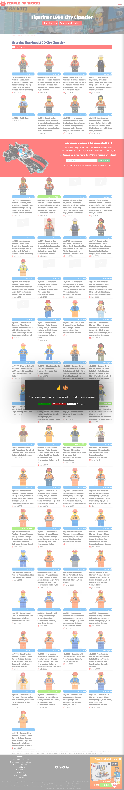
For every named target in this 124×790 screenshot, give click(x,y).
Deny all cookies (59, 404)
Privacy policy (81, 404)
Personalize (72, 404)
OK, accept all (45, 404)
